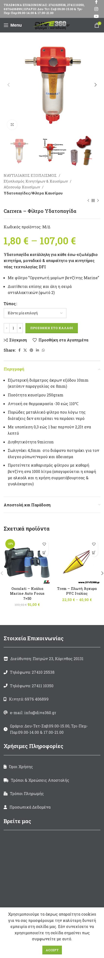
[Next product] (98, 200)
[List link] (52, 672)
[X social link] (25, 350)
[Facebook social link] (19, 350)
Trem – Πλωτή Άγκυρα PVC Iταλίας (77, 591)
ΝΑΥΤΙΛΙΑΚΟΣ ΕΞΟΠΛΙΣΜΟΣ (31, 175)
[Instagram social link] (96, 9)
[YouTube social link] (96, 16)
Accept (52, 950)
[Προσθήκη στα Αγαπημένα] (44, 544)
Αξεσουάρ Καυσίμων (22, 187)
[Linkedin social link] (37, 350)
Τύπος (10, 303)
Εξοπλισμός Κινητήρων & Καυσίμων (36, 181)
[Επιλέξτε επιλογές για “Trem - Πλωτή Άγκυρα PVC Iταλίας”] (93, 552)
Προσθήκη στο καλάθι (51, 328)
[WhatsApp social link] (43, 350)
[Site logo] (52, 24)
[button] (44, 552)
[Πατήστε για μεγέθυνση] (12, 125)
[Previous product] (88, 200)
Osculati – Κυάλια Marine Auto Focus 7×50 (27, 593)
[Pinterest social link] (31, 350)
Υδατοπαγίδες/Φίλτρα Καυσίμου (33, 193)
